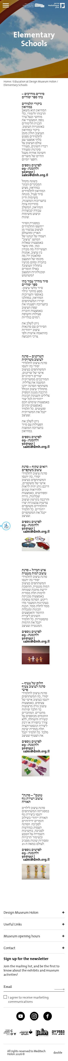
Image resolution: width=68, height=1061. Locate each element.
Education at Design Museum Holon (34, 81)
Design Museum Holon (21, 912)
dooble (57, 1052)
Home (7, 81)
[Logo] (34, 6)
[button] (5, 525)
